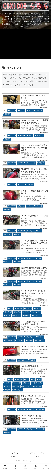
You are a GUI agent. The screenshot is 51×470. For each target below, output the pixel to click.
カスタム (22, 110)
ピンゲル (7, 386)
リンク (37, 456)
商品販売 (7, 114)
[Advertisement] (25, 44)
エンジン (38, 308)
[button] (46, 352)
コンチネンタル (38, 383)
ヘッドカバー (35, 312)
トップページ (13, 453)
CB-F (11, 308)
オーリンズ (8, 312)
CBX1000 (12, 110)
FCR (33, 379)
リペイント (38, 110)
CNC (27, 379)
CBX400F (22, 135)
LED (39, 379)
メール (13, 456)
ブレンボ (40, 337)
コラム (30, 110)
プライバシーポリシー (38, 453)
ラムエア (7, 315)
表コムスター (37, 315)
